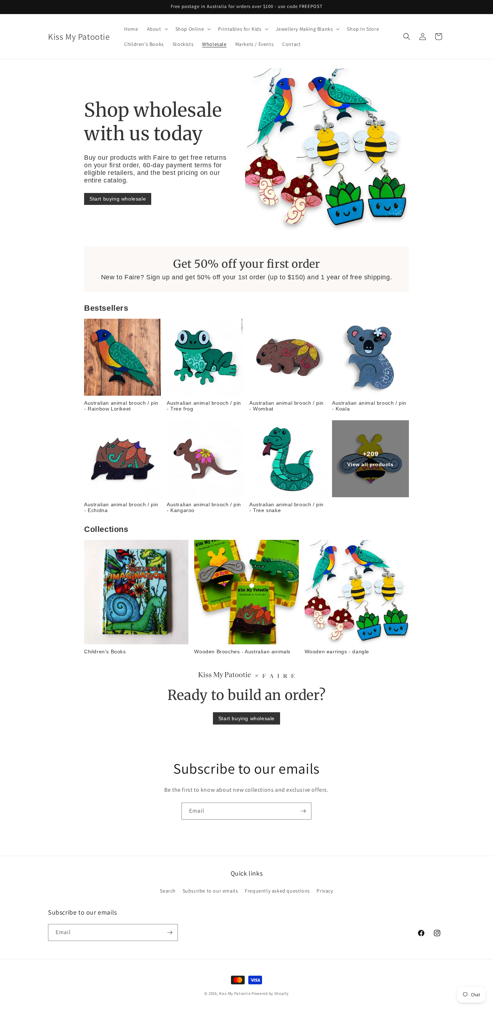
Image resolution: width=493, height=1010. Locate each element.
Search (168, 890)
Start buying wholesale (118, 199)
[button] (157, 28)
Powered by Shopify (270, 993)
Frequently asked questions (277, 890)
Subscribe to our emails (210, 890)
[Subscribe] (303, 811)
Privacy (325, 890)
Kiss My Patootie (234, 993)
